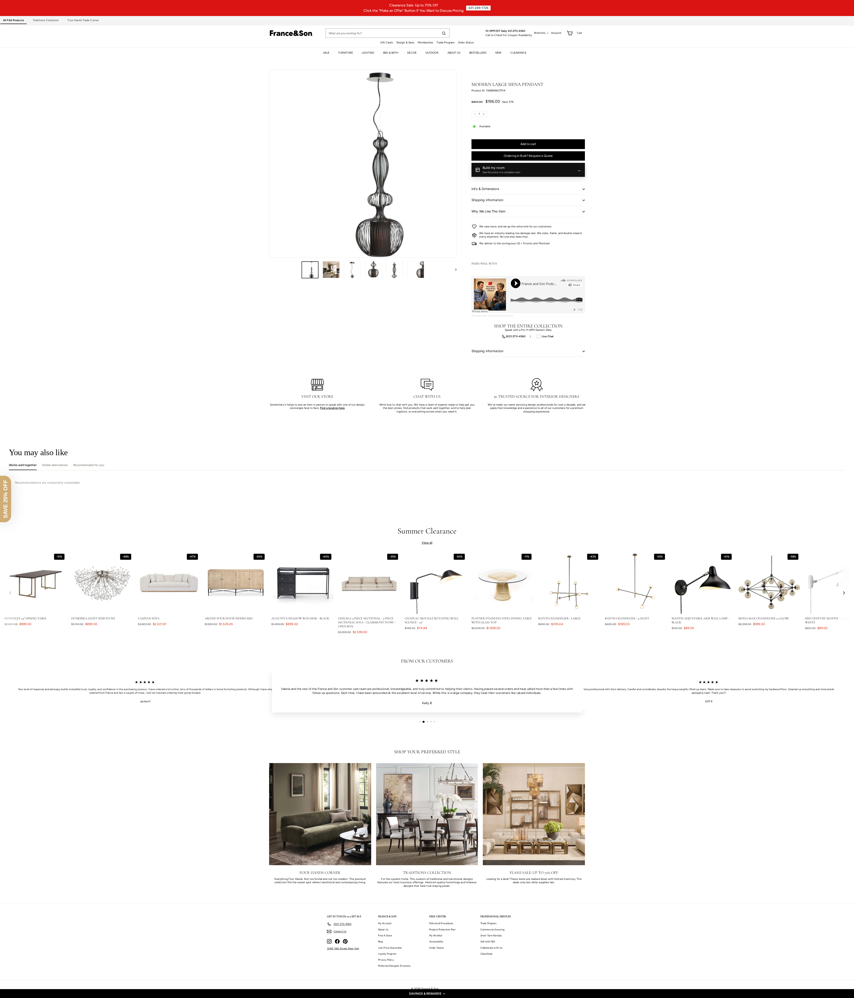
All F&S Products (13, 20)
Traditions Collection (46, 20)
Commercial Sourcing (492, 929)
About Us (383, 929)
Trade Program (445, 42)
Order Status (466, 42)
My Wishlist (435, 935)
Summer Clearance (427, 531)
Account (556, 32)
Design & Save (405, 42)
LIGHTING (368, 52)
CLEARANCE (518, 52)
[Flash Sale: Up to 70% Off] (534, 814)
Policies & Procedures (441, 923)
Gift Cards (386, 42)
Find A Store (385, 935)
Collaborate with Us (491, 947)
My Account (384, 923)
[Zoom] (362, 163)
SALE (326, 52)
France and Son (479, 315)
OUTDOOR (432, 52)
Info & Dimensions (485, 189)
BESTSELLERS (477, 52)
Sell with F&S (487, 941)
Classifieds (486, 953)
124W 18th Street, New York (343, 948)
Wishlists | (541, 32)
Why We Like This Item (488, 211)
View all (427, 543)
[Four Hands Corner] (320, 814)
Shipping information (487, 200)
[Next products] (844, 593)
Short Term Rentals (491, 935)
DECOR (412, 52)
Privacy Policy (386, 959)
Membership (425, 42)
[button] (427, 993)
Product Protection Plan (442, 929)
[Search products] (443, 33)
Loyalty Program (387, 953)
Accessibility (436, 941)
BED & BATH (390, 52)
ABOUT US (453, 52)
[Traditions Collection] (427, 814)
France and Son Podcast (501, 315)
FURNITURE (345, 52)
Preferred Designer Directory (394, 965)
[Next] (454, 270)
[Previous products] (10, 593)
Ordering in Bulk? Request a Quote (528, 156)
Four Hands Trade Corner (83, 20)
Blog (380, 941)
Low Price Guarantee (390, 947)
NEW (498, 52)
